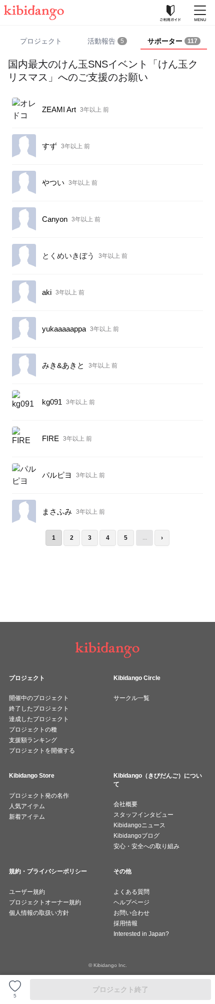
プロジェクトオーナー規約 (45, 902)
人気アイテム (27, 806)
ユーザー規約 (27, 891)
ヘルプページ (132, 902)
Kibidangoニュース (140, 825)
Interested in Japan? (141, 933)
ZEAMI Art (59, 109)
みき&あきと (63, 365)
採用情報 (126, 923)
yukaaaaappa (64, 328)
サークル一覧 (132, 698)
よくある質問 (132, 891)
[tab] (107, 42)
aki (47, 292)
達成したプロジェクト (39, 719)
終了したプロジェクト (39, 708)
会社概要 (126, 804)
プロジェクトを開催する (42, 750)
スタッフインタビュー (144, 814)
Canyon (55, 219)
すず (49, 146)
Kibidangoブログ (137, 835)
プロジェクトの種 (33, 729)
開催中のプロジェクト (39, 698)
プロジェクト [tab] (41, 41)
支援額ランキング (33, 740)
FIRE (50, 438)
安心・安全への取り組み (147, 846)
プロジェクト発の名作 (39, 795)
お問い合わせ (132, 912)
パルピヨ (57, 475)
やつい (53, 182)
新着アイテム (27, 816)
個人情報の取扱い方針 (39, 912)
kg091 (52, 402)
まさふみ (57, 511)
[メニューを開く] (200, 13)
